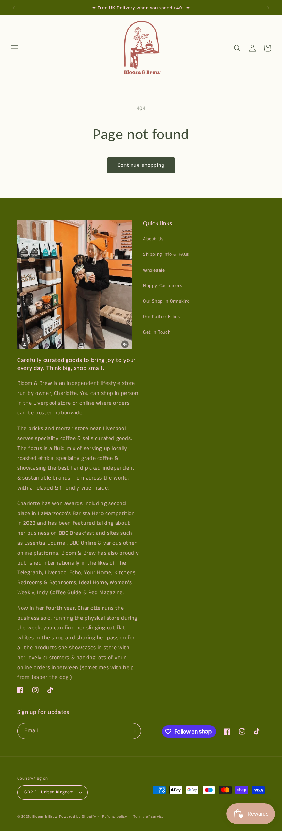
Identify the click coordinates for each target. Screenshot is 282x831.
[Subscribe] (133, 731)
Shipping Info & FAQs (166, 254)
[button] (14, 48)
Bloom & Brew (45, 816)
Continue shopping (141, 165)
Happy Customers (162, 285)
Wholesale (154, 270)
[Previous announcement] (13, 7)
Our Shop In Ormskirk (166, 301)
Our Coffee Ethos (161, 316)
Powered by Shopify (77, 816)
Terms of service (148, 816)
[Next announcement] (268, 7)
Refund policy (114, 816)
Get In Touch (156, 332)
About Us (153, 238)
